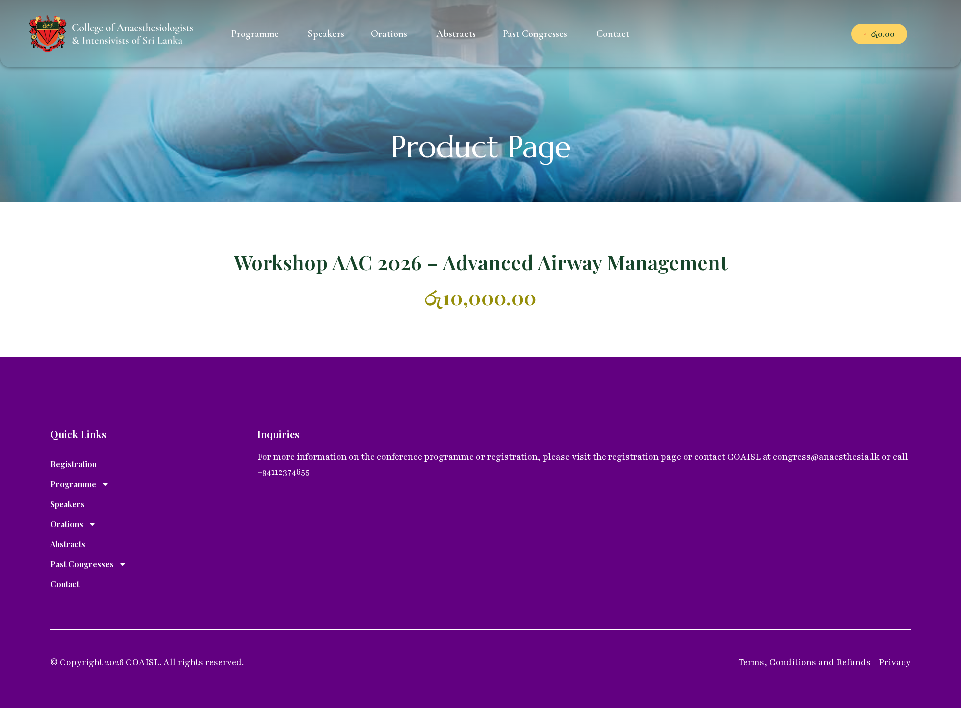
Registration (73, 464)
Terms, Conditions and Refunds (804, 662)
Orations (66, 524)
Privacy (895, 662)
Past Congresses (82, 564)
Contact (64, 584)
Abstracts (67, 544)
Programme (73, 484)
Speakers (67, 504)
